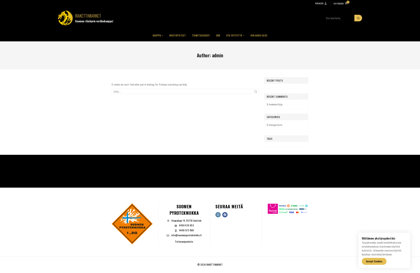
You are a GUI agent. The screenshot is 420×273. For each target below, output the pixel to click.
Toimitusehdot (201, 35)
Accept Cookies (374, 261)
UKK (218, 35)
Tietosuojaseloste (184, 241)
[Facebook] (225, 214)
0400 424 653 (186, 225)
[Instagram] (218, 214)
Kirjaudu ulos (259, 35)
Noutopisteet (177, 35)
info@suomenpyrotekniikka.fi (186, 235)
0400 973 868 (186, 230)
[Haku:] (185, 91)
